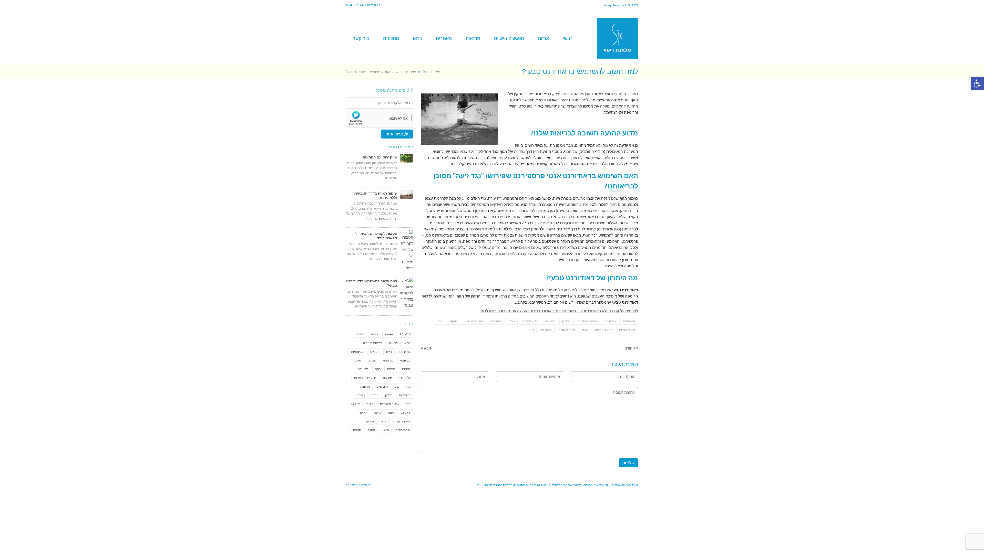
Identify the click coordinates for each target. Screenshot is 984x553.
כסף (378, 369)
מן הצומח (363, 386)
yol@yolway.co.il (614, 5)
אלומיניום (629, 321)
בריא (407, 343)
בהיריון (566, 321)
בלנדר (360, 334)
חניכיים (375, 352)
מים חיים (382, 386)
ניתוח (375, 395)
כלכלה (391, 369)
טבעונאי (405, 360)
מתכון (388, 395)
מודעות (387, 378)
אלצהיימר (610, 321)
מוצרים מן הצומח (365, 378)
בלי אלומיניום (529, 321)
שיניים (370, 421)
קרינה (377, 412)
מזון (408, 386)
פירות (369, 404)
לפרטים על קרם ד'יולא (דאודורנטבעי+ (607, 311)
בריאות (393, 343)
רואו (383, 421)
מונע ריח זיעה (603, 330)
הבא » (426, 348)
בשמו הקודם (566, 311)
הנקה (453, 321)
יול (347, 485)
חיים (389, 352)
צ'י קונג (406, 412)
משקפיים (405, 395)
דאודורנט (496, 321)
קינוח (391, 412)
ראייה (363, 412)
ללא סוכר (405, 378)
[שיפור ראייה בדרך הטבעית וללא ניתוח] (406, 194)
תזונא (385, 430)
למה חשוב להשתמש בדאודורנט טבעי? (371, 283)
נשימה (360, 395)
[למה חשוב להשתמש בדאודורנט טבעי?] (406, 293)
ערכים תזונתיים (389, 404)
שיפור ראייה (403, 430)
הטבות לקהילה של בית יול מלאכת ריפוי (376, 235)
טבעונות (388, 360)
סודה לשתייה (566, 330)
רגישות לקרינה (401, 421)
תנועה (357, 430)
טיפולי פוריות (627, 330)
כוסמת (406, 369)
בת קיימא (404, 352)
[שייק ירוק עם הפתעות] (406, 158)
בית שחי (550, 321)
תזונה (371, 430)
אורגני (374, 334)
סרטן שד (546, 330)
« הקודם (631, 348)
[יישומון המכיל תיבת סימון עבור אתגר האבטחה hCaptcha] (379, 118)
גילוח (511, 321)
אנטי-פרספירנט (587, 321)
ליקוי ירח (363, 369)
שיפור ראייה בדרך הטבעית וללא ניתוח (375, 195)
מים (396, 386)
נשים (585, 330)
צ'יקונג (355, 404)
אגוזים (389, 334)
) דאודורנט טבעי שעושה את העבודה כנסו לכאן (518, 311)
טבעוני (372, 360)
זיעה (440, 321)
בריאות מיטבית (372, 343)
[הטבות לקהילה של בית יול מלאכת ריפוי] (406, 250)
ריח (531, 330)
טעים (357, 360)
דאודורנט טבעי (626, 94)
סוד (408, 404)
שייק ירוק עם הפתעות (380, 157)
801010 (405, 334)
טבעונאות (357, 352)
